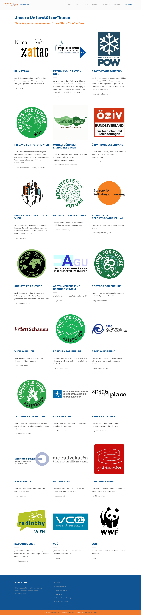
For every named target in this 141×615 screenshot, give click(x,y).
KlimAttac (21, 71)
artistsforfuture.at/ (23, 303)
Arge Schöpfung (103, 351)
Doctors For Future (106, 286)
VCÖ (55, 543)
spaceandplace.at (99, 431)
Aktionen (106, 4)
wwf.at (95, 558)
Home (70, 4)
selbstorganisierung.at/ (102, 233)
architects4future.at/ (62, 230)
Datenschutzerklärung (63, 598)
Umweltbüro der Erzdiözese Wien (65, 146)
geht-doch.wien (99, 496)
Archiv (95, 4)
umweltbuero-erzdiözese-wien (65, 165)
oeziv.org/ (97, 162)
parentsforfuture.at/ (61, 368)
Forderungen (82, 4)
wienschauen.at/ (22, 366)
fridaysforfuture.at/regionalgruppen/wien (31, 167)
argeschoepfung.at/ (100, 368)
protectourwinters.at (100, 94)
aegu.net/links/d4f (100, 300)
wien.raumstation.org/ (24, 238)
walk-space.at (21, 496)
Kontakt (58, 582)
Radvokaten (61, 481)
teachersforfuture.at (23, 434)
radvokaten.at (59, 496)
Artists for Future (28, 286)
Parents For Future (67, 351)
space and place (103, 416)
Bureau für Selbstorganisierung (107, 217)
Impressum (59, 594)
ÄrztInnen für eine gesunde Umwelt (66, 287)
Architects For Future (69, 215)
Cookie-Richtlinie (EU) (63, 602)
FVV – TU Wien (62, 416)
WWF (95, 543)
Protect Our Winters (107, 71)
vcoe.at (57, 558)
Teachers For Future (29, 416)
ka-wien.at (58, 97)
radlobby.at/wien (22, 561)
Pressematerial (61, 586)
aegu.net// (58, 301)
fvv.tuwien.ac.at (60, 431)
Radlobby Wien (24, 543)
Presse (117, 4)
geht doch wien (103, 481)
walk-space (22, 481)
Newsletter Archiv (62, 590)
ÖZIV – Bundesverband (107, 144)
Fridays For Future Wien (31, 144)
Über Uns (128, 4)
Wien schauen (24, 351)
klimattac (19, 88)
